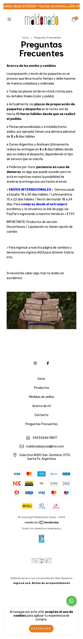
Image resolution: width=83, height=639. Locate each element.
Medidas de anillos (41, 397)
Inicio (25, 37)
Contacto (41, 415)
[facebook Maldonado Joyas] (48, 363)
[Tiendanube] (42, 523)
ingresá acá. (22, 583)
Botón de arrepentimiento (51, 583)
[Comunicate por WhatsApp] (71, 601)
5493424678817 (45, 438)
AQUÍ (40, 252)
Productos (41, 388)
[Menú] (9, 19)
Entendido (41, 628)
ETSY (70, 214)
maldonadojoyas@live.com (45, 447)
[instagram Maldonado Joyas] (35, 363)
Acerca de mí (41, 406)
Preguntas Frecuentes (41, 424)
